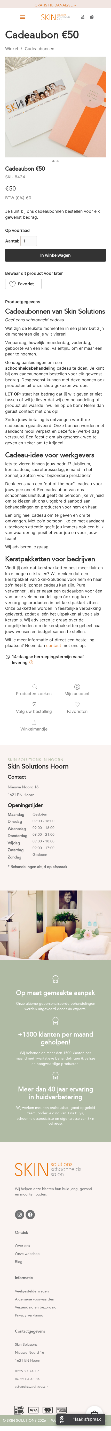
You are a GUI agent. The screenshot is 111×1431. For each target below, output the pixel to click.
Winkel (11, 48)
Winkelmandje (33, 729)
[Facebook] (30, 1214)
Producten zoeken (34, 693)
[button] (22, 17)
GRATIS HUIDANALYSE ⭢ (55, 5)
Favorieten (77, 711)
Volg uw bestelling (34, 711)
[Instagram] (19, 1214)
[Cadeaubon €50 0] (55, 107)
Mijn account (77, 693)
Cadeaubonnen (39, 48)
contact (53, 645)
